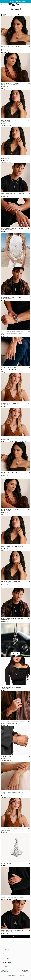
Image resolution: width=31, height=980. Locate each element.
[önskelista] (22, 4)
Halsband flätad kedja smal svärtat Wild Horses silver (12, 298)
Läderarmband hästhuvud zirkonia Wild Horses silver (12, 229)
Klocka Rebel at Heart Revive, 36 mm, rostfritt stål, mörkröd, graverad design (12, 333)
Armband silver (6, 756)
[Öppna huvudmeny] (1, 4)
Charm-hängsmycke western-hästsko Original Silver (12, 438)
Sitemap (22, 975)
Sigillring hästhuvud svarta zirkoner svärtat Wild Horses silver (12, 722)
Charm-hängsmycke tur (8, 863)
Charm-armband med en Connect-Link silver (12, 792)
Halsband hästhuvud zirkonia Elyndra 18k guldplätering (10, 84)
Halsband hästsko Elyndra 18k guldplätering (10, 157)
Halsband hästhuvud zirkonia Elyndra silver (10, 510)
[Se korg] (29, 4)
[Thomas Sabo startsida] (4, 4)
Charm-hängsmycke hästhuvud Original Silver (10, 404)
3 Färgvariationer (6, 797)
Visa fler (15, 936)
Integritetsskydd (15, 971)
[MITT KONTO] (26, 4)
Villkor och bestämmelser (4, 971)
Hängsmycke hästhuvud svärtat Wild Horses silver (12, 619)
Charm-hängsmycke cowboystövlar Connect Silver (12, 829)
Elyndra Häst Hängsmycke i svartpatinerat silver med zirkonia (11, 473)
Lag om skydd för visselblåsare (25, 971)
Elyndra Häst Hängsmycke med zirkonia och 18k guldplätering (10, 47)
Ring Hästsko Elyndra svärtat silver (12, 546)
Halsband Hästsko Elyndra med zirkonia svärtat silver (10, 582)
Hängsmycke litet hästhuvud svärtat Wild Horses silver (12, 194)
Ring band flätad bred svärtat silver (12, 897)
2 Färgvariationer (6, 52)
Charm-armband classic (8, 367)
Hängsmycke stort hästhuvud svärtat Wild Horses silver (12, 931)
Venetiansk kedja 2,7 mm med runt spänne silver (11, 688)
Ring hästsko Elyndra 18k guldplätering (8, 121)
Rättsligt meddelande (12, 975)
